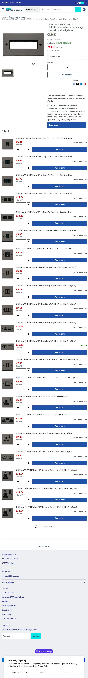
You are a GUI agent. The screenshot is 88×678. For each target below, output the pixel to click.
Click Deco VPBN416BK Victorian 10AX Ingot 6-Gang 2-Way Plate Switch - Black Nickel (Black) (46, 341)
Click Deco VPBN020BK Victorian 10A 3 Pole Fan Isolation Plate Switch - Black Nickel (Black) (45, 249)
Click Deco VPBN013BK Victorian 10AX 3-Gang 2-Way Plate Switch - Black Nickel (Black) (44, 175)
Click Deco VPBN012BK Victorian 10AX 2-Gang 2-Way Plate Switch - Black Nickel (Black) (44, 157)
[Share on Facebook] (74, 84)
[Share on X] (77, 84)
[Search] (78, 9)
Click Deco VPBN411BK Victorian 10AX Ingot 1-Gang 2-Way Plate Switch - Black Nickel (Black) (46, 267)
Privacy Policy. (43, 666)
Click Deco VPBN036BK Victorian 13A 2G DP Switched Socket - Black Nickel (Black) (42, 415)
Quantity (50, 62)
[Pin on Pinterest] (85, 84)
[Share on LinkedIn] (81, 84)
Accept (42, 672)
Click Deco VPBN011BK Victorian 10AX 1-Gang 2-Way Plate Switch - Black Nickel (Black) (44, 138)
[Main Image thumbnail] (7, 72)
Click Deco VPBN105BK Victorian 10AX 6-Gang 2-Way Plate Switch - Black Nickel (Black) (44, 212)
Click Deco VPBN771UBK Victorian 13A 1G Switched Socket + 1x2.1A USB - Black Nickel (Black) (46, 470)
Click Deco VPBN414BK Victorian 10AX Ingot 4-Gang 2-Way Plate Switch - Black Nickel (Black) (46, 323)
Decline (66, 672)
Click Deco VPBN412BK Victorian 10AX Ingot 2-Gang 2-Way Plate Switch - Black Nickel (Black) (46, 286)
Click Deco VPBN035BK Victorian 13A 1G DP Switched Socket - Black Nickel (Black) (42, 396)
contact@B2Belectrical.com (12, 576)
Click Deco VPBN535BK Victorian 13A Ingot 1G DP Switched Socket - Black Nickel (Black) (44, 433)
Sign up (36, 636)
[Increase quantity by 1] (67, 67)
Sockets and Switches (17, 17)
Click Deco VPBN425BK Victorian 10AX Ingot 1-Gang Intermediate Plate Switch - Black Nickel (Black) (48, 359)
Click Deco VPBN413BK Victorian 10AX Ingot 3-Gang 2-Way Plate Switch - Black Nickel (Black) (46, 304)
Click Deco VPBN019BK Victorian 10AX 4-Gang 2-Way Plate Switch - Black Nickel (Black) (44, 193)
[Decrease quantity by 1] (18, 149)
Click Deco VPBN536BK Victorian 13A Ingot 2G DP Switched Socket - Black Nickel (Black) (44, 452)
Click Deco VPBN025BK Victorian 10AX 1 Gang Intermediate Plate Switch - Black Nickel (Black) (46, 230)
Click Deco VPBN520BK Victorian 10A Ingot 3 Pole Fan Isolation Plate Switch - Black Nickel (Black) (47, 378)
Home (4, 17)
